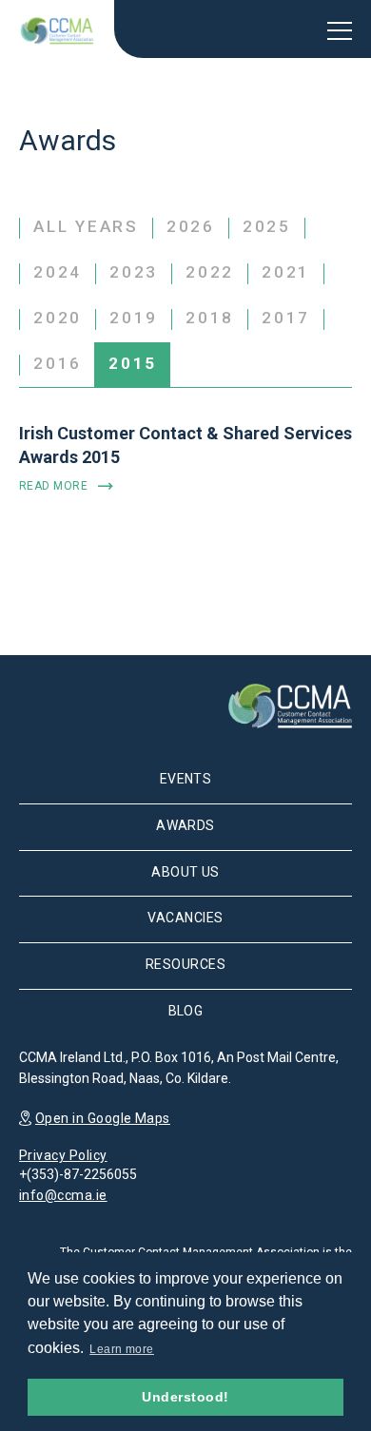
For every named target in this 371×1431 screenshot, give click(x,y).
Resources (185, 964)
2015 (132, 363)
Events (186, 778)
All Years (86, 226)
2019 (133, 317)
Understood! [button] (185, 1396)
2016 (57, 363)
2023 (133, 271)
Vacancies (185, 917)
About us (185, 872)
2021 (286, 271)
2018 (210, 317)
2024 (57, 271)
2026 (190, 226)
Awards (185, 825)
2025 (267, 226)
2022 (210, 271)
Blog (186, 1010)
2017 (286, 317)
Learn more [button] (121, 1349)
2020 (57, 317)
